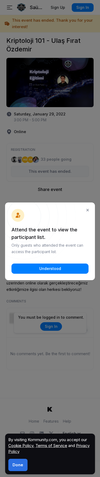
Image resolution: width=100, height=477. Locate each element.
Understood (50, 268)
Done (18, 464)
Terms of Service (51, 445)
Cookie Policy (20, 445)
